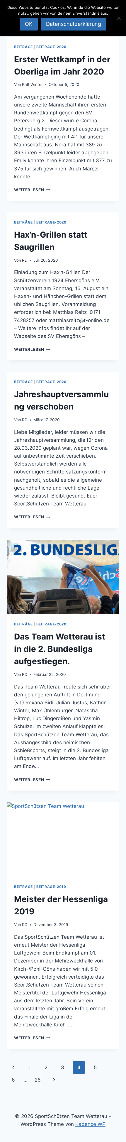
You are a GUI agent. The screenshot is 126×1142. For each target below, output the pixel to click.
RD (25, 260)
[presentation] (63, 577)
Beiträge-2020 (51, 47)
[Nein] (119, 18)
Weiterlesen (32, 189)
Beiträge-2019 (51, 886)
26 (38, 1080)
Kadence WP (90, 1124)
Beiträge (23, 47)
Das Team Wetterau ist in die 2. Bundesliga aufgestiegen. (59, 649)
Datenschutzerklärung (73, 24)
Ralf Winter (32, 84)
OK (29, 24)
